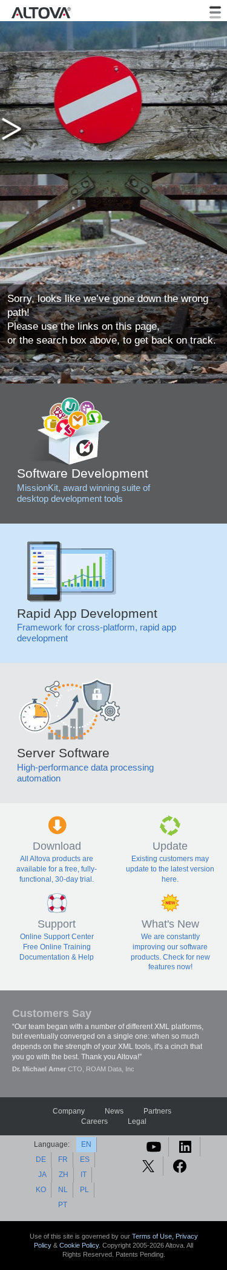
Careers (94, 1121)
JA (42, 1174)
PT (62, 1205)
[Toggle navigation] (215, 12)
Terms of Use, (154, 1236)
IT (84, 1174)
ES (85, 1159)
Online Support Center (57, 936)
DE (41, 1159)
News (114, 1111)
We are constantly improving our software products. (169, 946)
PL (84, 1189)
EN (86, 1144)
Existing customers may (170, 859)
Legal (137, 1121)
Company (69, 1111)
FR (63, 1159)
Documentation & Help (56, 957)
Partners (157, 1111)
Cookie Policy (79, 1245)
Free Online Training (57, 947)
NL (63, 1189)
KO (41, 1189)
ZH (63, 1174)
